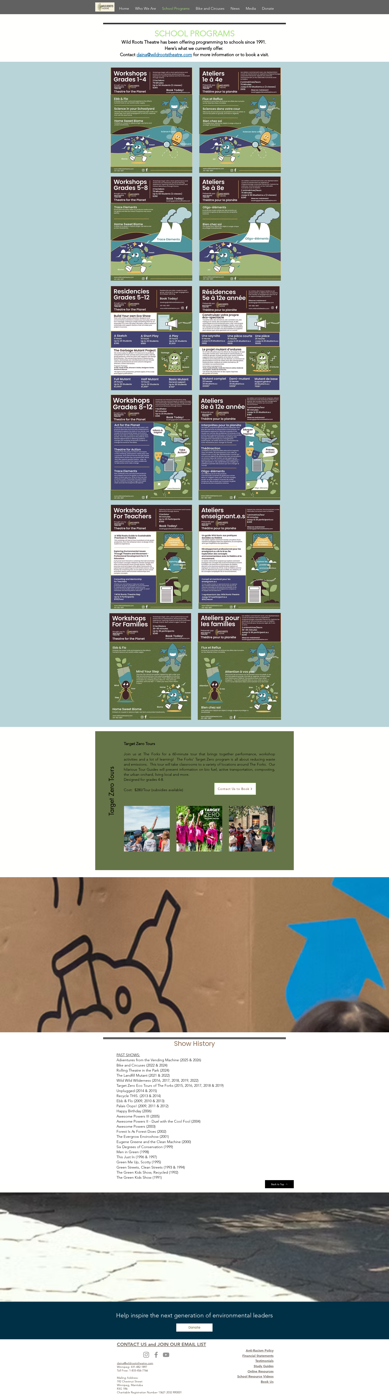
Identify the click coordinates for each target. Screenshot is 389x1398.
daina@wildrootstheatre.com (164, 54)
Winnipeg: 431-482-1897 (132, 1367)
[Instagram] (146, 1355)
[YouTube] (166, 1355)
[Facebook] (156, 1355)
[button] (112, 789)
